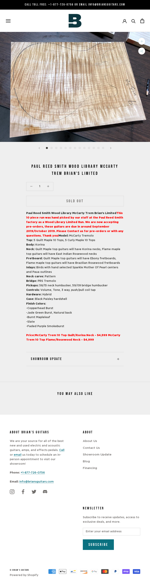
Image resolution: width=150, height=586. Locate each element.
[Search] (133, 21)
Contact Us (91, 448)
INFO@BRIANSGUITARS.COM (106, 4)
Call (61, 450)
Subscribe (98, 544)
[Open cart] (142, 21)
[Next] (110, 148)
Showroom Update (46, 359)
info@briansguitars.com (36, 482)
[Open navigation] (8, 21)
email (17, 455)
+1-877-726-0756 (61, 4)
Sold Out (75, 201)
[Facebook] (23, 492)
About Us (90, 441)
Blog (86, 461)
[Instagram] (12, 492)
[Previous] (39, 148)
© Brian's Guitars (19, 570)
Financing (90, 468)
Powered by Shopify (24, 575)
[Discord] (45, 492)
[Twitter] (34, 492)
